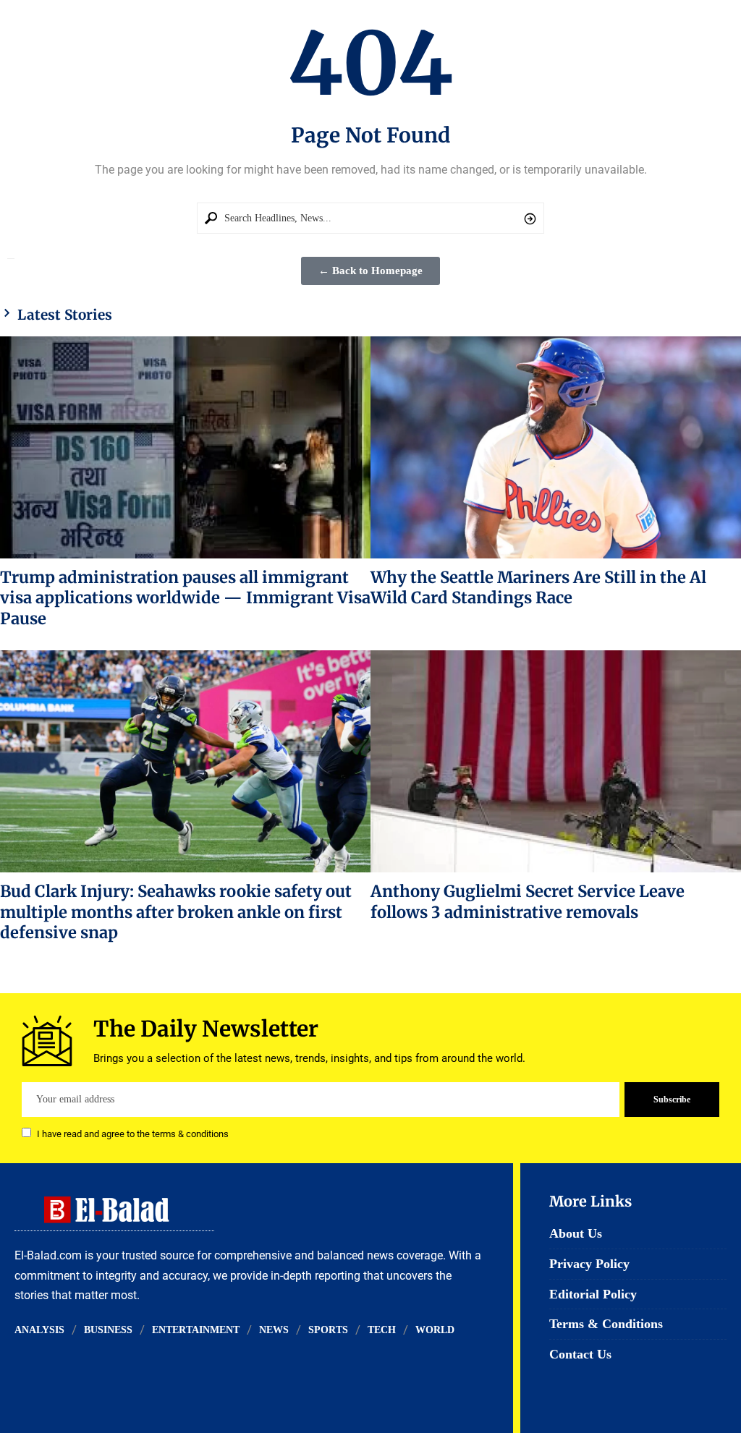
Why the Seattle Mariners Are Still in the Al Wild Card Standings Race (538, 587)
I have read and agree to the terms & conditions (133, 1133)
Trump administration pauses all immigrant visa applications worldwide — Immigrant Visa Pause (185, 598)
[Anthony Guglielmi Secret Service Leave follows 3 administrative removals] (555, 761)
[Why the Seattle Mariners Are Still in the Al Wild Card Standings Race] (555, 447)
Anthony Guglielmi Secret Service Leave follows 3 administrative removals (527, 901)
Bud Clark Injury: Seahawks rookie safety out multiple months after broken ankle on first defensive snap (176, 912)
